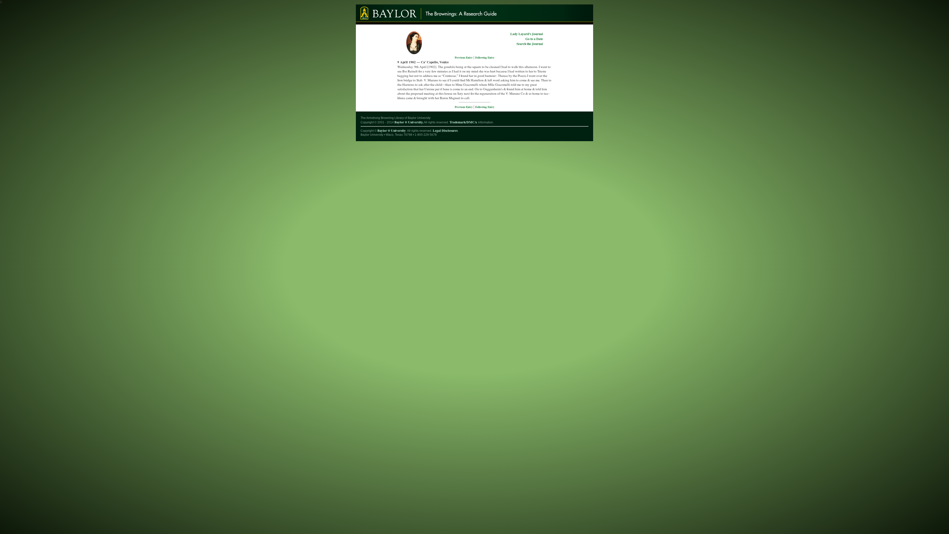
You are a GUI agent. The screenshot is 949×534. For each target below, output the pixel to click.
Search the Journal (530, 43)
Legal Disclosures (445, 130)
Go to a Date (534, 38)
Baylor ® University (391, 130)
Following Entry (485, 58)
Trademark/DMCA (463, 122)
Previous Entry (464, 58)
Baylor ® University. (408, 122)
